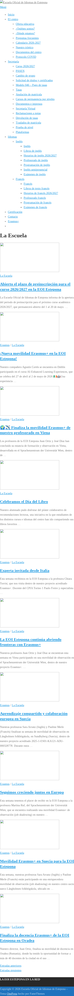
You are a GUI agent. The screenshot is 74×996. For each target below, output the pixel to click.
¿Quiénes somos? (25, 28)
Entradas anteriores (10, 965)
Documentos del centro (28, 52)
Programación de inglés (37, 164)
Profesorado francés (35, 197)
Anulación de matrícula (29, 94)
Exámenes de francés (35, 207)
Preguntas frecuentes (27, 38)
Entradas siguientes (10, 970)
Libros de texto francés (36, 188)
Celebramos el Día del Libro (24, 501)
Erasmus (4, 345)
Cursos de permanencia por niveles (35, 99)
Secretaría (13, 61)
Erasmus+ (13, 221)
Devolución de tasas (27, 117)
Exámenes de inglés (35, 174)
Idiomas (12, 136)
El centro (13, 19)
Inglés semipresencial (35, 169)
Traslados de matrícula (28, 122)
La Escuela (6, 275)
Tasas (19, 89)
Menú (3, 7)
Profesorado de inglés (36, 160)
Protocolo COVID (26, 56)
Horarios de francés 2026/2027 (41, 193)
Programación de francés (37, 202)
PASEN (20, 70)
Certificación (15, 211)
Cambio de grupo (25, 75)
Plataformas (22, 132)
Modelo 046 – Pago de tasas (31, 85)
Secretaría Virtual (25, 108)
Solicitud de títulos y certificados (34, 80)
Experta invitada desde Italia (24, 570)
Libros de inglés (33, 150)
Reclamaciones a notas (28, 113)
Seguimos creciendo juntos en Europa (32, 792)
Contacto (13, 216)
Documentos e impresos (29, 103)
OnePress (12, 993)
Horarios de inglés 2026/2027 (40, 155)
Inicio (11, 14)
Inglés (19, 141)
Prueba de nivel (24, 127)
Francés (20, 179)
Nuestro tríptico (24, 47)
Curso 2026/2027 (25, 66)
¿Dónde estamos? (25, 33)
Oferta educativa (25, 23)
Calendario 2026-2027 (28, 42)
